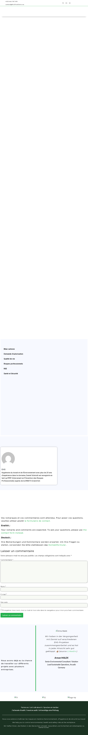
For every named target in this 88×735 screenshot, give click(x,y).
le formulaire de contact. (37, 521)
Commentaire (7, 560)
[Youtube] (47, 3)
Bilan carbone (9, 349)
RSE (5, 369)
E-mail (4, 594)
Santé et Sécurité (11, 374)
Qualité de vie (9, 359)
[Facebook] (43, 3)
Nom (3, 586)
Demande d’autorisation (13, 354)
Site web (4, 602)
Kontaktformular (57, 545)
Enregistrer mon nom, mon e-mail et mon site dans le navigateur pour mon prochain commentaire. (43, 610)
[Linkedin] (39, 3)
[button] (84, 3)
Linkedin (71, 651)
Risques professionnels (13, 364)
